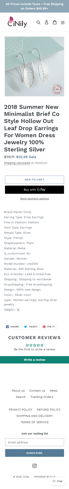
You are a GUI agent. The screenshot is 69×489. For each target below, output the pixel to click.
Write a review (34, 359)
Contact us (37, 390)
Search (21, 397)
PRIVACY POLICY (20, 409)
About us (18, 390)
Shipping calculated (17, 163)
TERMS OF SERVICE (34, 422)
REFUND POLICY (48, 409)
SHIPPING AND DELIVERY (34, 416)
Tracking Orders (41, 397)
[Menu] (63, 22)
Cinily (26, 476)
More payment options (34, 198)
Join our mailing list (34, 433)
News (53, 390)
